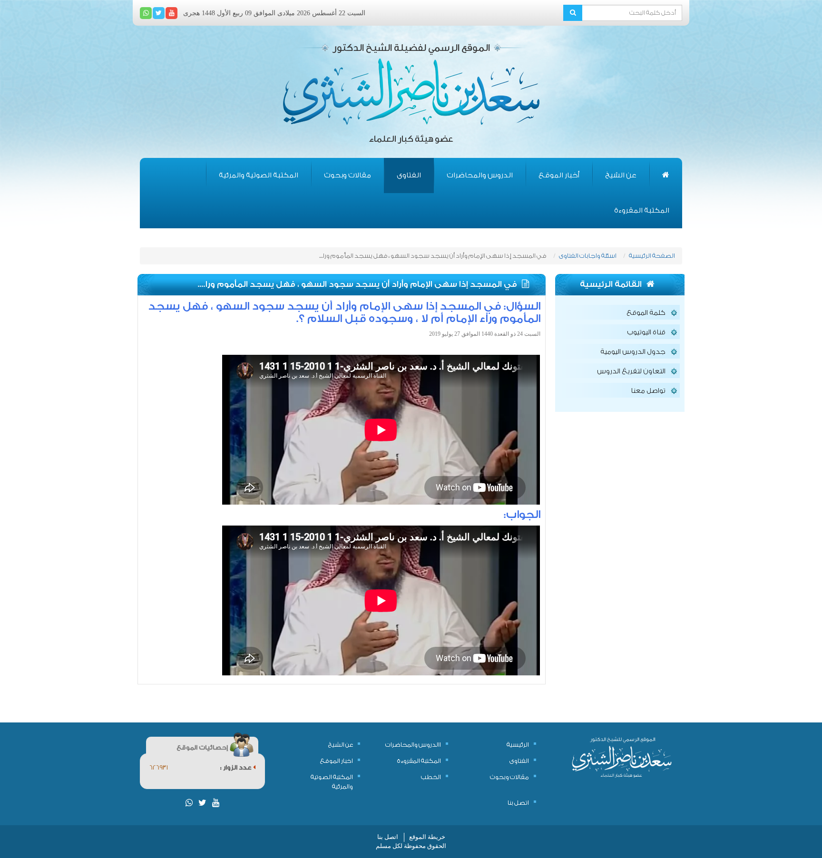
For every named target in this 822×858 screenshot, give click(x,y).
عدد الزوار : (236, 767)
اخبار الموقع (336, 760)
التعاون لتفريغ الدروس (631, 371)
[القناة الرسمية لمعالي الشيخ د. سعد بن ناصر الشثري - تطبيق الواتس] (146, 13)
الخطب (431, 776)
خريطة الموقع (427, 836)
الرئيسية (518, 744)
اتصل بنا (518, 802)
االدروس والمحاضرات (413, 744)
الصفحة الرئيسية (652, 255)
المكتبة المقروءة (641, 210)
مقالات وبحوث (347, 175)
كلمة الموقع (645, 313)
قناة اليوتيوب (646, 332)
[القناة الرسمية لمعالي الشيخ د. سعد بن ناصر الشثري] (171, 13)
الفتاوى (409, 175)
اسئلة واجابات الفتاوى (587, 255)
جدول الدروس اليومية (632, 352)
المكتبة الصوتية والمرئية (258, 175)
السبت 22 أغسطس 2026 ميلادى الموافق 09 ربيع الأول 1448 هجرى (274, 13)
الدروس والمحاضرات (480, 175)
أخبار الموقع (558, 175)
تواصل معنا (648, 391)
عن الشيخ (620, 175)
